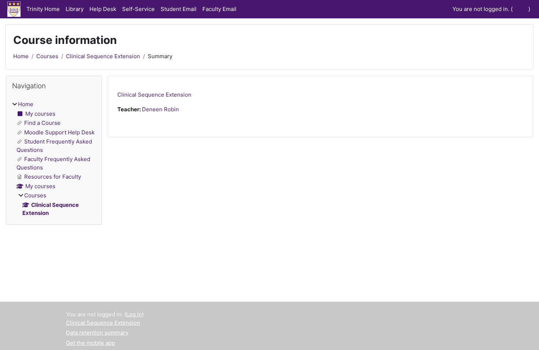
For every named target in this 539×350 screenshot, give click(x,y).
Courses (47, 56)
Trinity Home (43, 8)
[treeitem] (54, 158)
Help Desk (102, 8)
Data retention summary (97, 332)
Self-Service (138, 8)
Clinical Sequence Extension (103, 56)
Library (75, 8)
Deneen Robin (160, 109)
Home (21, 56)
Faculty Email (219, 8)
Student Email (179, 8)
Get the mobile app (90, 342)
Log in (520, 8)
